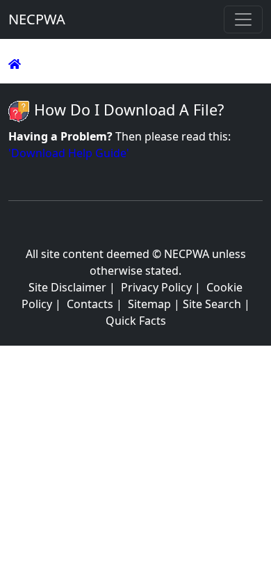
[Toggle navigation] (243, 19)
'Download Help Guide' (68, 153)
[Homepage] (14, 64)
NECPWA (36, 19)
